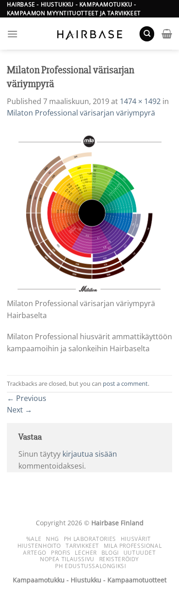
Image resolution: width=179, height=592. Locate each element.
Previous (26, 398)
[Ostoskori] (167, 33)
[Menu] (12, 34)
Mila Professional (133, 546)
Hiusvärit (136, 539)
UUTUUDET (139, 553)
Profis (61, 553)
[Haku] (147, 33)
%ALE (33, 539)
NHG (52, 539)
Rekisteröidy (119, 559)
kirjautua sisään (89, 454)
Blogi (110, 553)
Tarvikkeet (82, 546)
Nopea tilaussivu (67, 559)
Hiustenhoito (39, 546)
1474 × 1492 (140, 101)
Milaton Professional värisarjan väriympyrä (81, 113)
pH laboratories (90, 539)
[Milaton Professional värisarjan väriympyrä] (89, 213)
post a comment (125, 383)
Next (19, 410)
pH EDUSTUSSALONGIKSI (90, 566)
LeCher (86, 553)
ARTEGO (34, 553)
